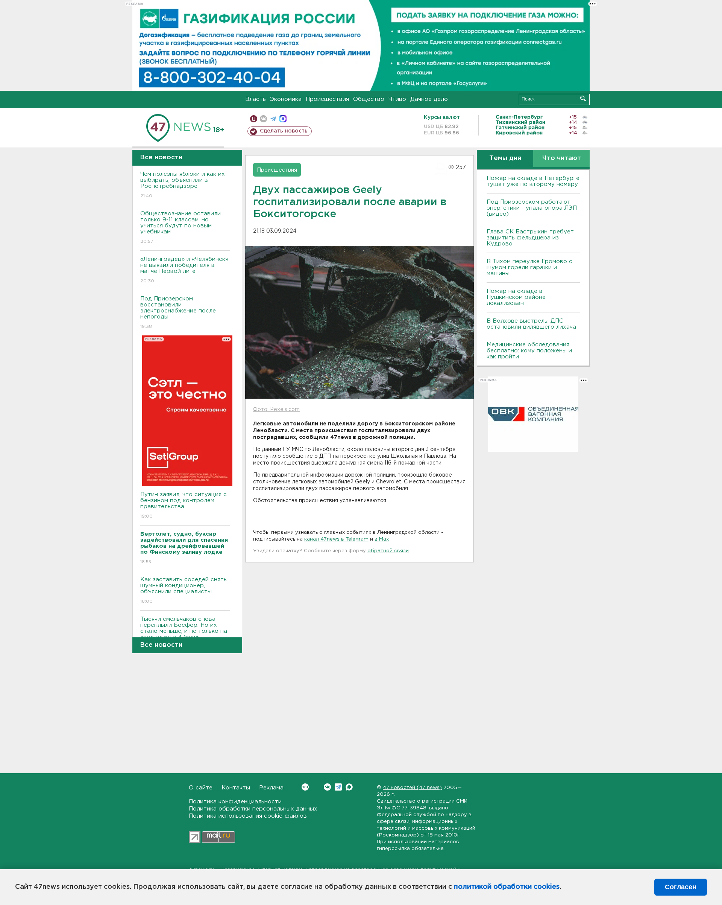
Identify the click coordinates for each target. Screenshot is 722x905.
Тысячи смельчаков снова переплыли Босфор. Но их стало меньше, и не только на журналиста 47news (183, 633)
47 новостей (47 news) (412, 788)
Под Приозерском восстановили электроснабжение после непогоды (178, 312)
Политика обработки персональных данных (253, 808)
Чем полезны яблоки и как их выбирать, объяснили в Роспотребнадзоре (182, 185)
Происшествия (327, 99)
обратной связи (388, 551)
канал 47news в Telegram (336, 539)
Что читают (561, 158)
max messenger (283, 118)
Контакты (235, 787)
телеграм (273, 118)
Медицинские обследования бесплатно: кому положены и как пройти (529, 350)
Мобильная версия (253, 118)
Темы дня (505, 158)
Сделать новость (284, 131)
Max (349, 787)
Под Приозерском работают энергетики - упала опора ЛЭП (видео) (532, 208)
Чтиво (397, 99)
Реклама (271, 787)
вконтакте (263, 118)
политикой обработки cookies (507, 887)
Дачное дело (429, 99)
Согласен (680, 887)
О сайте (200, 787)
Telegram (338, 787)
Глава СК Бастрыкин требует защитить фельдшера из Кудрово (530, 237)
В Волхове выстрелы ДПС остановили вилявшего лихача (531, 323)
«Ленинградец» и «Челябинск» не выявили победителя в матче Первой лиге (184, 270)
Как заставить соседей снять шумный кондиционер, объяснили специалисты (183, 590)
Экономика (286, 99)
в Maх (382, 539)
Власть (255, 99)
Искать (583, 98)
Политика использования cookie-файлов (248, 816)
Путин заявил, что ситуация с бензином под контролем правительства (183, 505)
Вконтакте (327, 787)
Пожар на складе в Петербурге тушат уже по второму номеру (533, 181)
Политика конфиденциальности (235, 801)
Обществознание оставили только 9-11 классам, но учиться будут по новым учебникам (180, 227)
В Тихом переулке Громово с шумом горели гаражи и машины (529, 267)
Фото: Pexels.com (276, 409)
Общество (368, 99)
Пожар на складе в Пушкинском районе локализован (516, 297)
